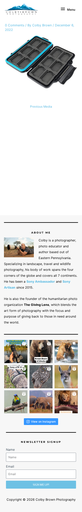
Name (10, 450)
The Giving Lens (36, 305)
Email (10, 466)
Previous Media (41, 106)
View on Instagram (43, 421)
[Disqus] (41, 163)
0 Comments (14, 25)
